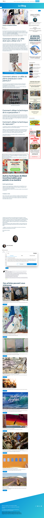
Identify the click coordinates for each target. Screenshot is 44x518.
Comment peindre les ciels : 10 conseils (8, 428)
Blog (25, 1)
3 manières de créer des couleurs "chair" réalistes (36, 64)
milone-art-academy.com (8, 509)
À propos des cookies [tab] (32, 255)
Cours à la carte (18, 1)
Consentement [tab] (11, 255)
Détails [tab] (22, 255)
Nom (5, 262)
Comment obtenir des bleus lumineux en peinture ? (10, 468)
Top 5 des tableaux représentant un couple (9, 333)
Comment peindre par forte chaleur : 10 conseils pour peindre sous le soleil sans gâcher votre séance (15, 487)
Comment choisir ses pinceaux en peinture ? (9, 388)
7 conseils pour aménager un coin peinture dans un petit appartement (13, 449)
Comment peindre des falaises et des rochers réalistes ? (11, 301)
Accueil (15, 1)
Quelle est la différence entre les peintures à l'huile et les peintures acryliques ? (37, 68)
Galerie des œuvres (32, 1)
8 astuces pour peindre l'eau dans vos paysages (36, 74)
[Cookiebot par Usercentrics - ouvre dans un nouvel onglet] (34, 253)
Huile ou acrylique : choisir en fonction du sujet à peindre (11, 409)
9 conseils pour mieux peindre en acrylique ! (36, 71)
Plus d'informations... (36, 83)
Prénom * (6, 259)
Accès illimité (23, 1)
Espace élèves (37, 1)
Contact (28, 1)
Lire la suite (5, 304)
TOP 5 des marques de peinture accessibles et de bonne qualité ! (36, 77)
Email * (6, 256)
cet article (13, 228)
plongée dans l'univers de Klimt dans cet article (15, 35)
